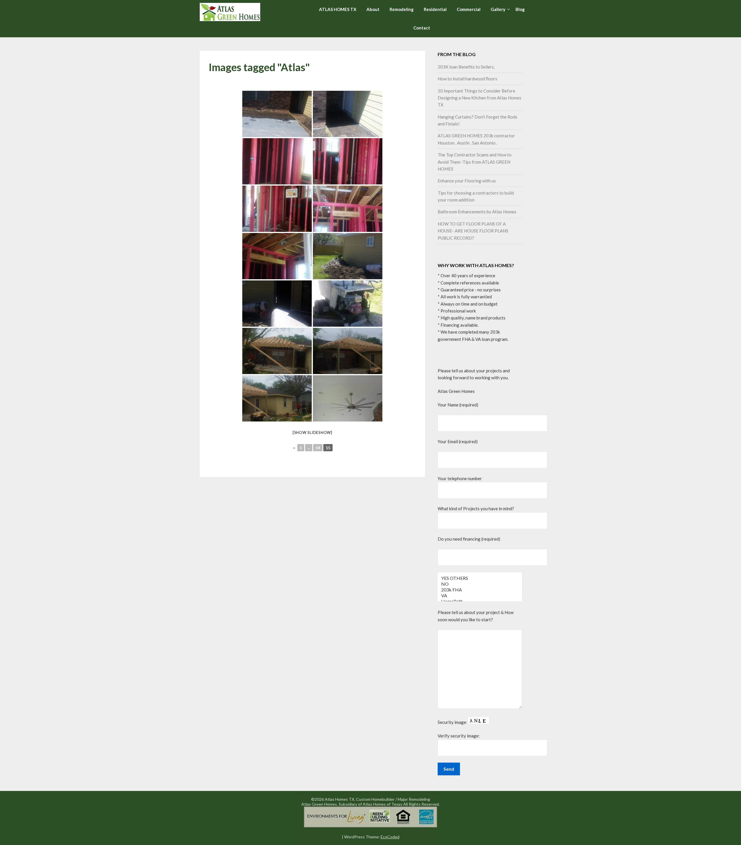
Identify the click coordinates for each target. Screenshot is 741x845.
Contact (421, 27)
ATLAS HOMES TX (337, 9)
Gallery (498, 9)
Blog (520, 9)
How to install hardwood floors (467, 78)
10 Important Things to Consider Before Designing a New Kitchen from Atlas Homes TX (479, 98)
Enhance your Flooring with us (467, 180)
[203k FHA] (480, 590)
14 (318, 447)
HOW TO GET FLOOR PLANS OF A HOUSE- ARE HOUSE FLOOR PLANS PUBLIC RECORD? (473, 231)
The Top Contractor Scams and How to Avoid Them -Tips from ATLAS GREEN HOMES (474, 161)
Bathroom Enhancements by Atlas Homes (477, 211)
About (372, 9)
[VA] (480, 595)
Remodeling (402, 9)
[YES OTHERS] (480, 578)
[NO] (480, 584)
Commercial (468, 9)
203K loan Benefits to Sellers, (466, 66)
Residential (435, 9)
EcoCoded (390, 836)
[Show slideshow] (312, 432)
